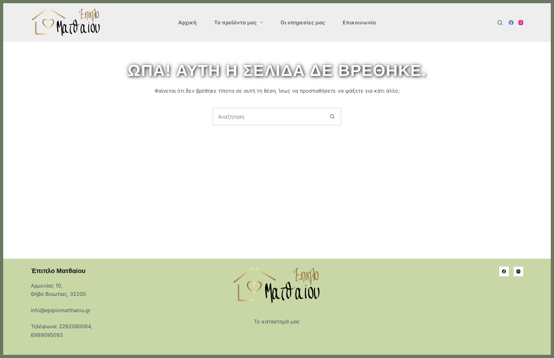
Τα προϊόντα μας (235, 22)
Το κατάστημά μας (277, 321)
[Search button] (332, 116)
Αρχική (187, 22)
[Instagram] (520, 22)
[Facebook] (511, 22)
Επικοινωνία (359, 22)
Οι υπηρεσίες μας (303, 22)
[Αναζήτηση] (500, 22)
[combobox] (268, 116)
